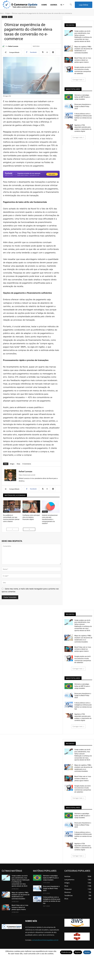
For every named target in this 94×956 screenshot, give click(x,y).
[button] (71, 4)
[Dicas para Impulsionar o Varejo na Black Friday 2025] (69, 106)
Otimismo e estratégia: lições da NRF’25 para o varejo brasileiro (82, 97)
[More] (53, 52)
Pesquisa (7, 132)
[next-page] (29, 529)
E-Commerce (27, 464)
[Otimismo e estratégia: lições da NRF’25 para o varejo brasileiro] (69, 97)
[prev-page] (12, 529)
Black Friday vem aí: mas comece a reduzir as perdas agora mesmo (82, 60)
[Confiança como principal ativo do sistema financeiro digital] (31, 506)
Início (2, 13)
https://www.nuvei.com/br (27, 475)
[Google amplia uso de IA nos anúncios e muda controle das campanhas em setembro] (69, 69)
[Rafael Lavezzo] (4, 46)
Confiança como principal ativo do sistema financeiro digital (31, 517)
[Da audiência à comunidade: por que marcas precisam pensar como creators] (12, 506)
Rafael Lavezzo (13, 46)
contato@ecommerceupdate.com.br (45, 940)
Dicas (10, 17)
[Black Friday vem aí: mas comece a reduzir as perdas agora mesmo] (69, 60)
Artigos (7, 13)
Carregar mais (77, 80)
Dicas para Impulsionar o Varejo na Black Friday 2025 (82, 106)
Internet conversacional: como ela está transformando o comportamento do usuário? (50, 519)
